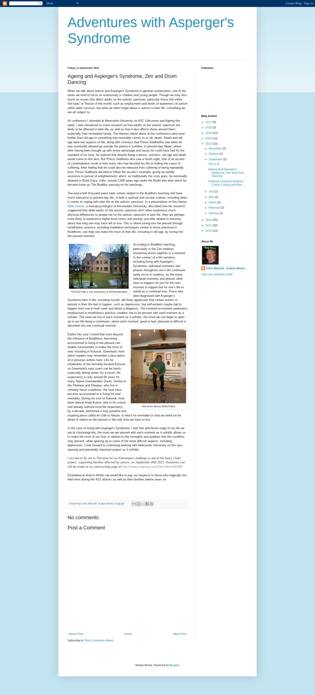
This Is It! (213, 164)
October (214, 153)
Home (128, 634)
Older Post (179, 634)
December (216, 148)
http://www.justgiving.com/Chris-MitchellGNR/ (152, 466)
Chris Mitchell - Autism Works (225, 268)
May (212, 197)
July (211, 191)
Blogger (174, 665)
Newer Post (76, 634)
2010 (209, 230)
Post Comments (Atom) (99, 640)
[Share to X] (142, 503)
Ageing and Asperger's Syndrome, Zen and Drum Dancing (226, 173)
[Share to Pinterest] (151, 503)
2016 (209, 127)
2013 (209, 143)
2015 (209, 133)
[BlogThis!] (138, 503)
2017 (209, 122)
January (214, 213)
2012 (209, 220)
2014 (209, 138)
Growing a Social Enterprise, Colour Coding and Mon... (226, 183)
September (216, 159)
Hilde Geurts (76, 206)
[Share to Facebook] (147, 503)
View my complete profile (217, 274)
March (213, 202)
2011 (209, 225)
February (215, 207)
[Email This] (134, 503)
